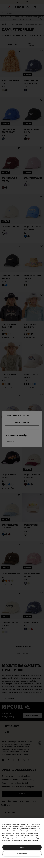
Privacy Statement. (33, 840)
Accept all (22, 847)
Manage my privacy (22, 853)
